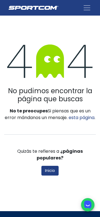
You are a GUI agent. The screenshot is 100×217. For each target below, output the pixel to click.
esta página (81, 117)
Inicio (50, 170)
